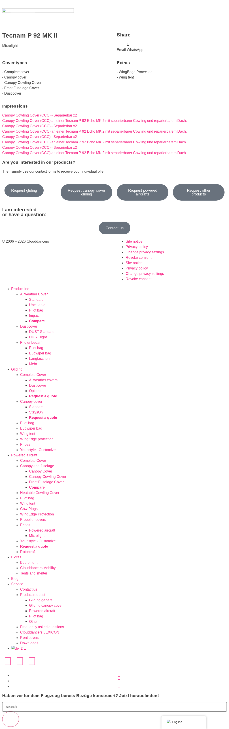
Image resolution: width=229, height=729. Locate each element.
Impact (34, 316)
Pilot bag (36, 310)
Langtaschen (39, 358)
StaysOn (36, 412)
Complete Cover (33, 375)
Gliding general (41, 600)
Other (33, 621)
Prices (25, 444)
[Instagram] (7, 661)
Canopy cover (31, 401)
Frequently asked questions (42, 627)
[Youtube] (32, 661)
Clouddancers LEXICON (39, 632)
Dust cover (28, 326)
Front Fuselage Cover (46, 482)
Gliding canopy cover (46, 605)
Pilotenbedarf (30, 342)
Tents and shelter (33, 573)
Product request (32, 595)
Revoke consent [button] (138, 257)
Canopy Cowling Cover (47, 477)
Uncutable (37, 305)
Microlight (37, 536)
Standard (36, 299)
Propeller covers (33, 519)
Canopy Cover (40, 471)
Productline (20, 289)
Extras (16, 557)
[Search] (10, 719)
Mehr (33, 364)
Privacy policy (137, 247)
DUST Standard (42, 332)
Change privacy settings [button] (145, 252)
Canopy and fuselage (37, 466)
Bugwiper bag (40, 353)
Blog (15, 579)
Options (35, 391)
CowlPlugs (29, 509)
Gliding (17, 369)
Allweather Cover (34, 294)
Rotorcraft (28, 552)
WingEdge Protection (37, 514)
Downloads (29, 643)
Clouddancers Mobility (38, 568)
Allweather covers (43, 380)
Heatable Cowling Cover (39, 493)
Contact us (28, 589)
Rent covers (29, 638)
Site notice (134, 241)
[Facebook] (19, 661)
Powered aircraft (24, 455)
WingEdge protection (36, 439)
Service (17, 584)
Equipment (28, 562)
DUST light (38, 337)
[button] (121, 47)
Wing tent (27, 434)
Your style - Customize (38, 450)
